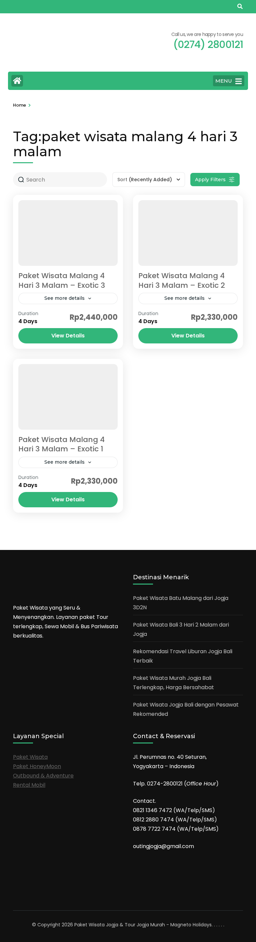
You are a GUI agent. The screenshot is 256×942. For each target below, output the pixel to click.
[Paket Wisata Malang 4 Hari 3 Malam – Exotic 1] (68, 397)
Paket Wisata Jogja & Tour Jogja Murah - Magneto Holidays (143, 924)
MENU (223, 81)
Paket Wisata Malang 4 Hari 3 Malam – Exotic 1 (61, 444)
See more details (64, 298)
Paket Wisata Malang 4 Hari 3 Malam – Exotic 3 (61, 280)
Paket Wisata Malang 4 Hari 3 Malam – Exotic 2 (181, 280)
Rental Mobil (29, 785)
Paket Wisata (30, 757)
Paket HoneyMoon (37, 766)
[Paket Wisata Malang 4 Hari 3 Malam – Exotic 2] (188, 233)
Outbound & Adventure (43, 775)
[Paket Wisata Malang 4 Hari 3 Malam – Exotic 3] (68, 233)
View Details (68, 335)
